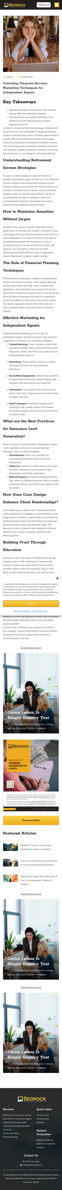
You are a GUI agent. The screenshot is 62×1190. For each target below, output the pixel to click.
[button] (57, 578)
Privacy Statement (39, 611)
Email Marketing (10, 1137)
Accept (31, 603)
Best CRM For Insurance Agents (17, 1119)
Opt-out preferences (21, 611)
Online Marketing (11, 1133)
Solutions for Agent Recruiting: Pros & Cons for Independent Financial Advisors (38, 880)
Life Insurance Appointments (16, 1126)
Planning (7, 1130)
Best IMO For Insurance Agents (17, 1115)
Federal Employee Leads (14, 1122)
